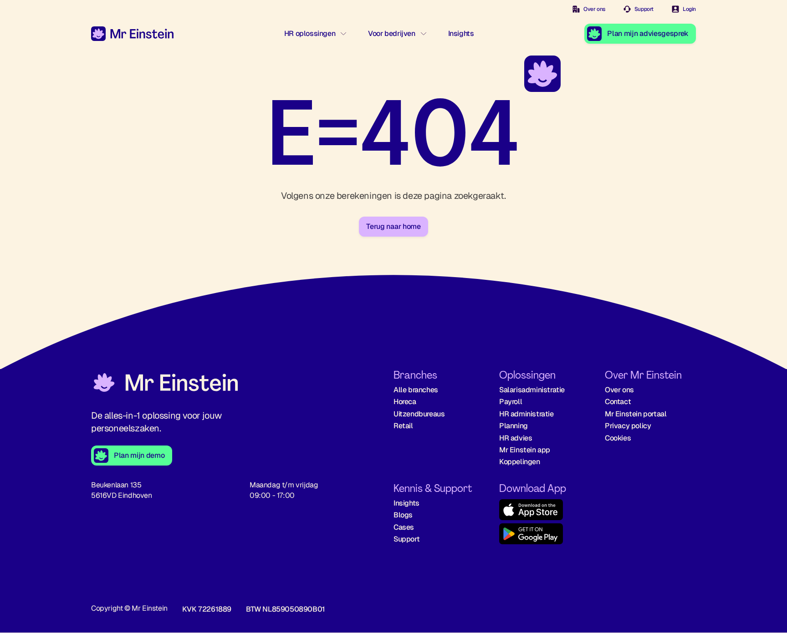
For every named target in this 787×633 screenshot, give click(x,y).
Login (689, 9)
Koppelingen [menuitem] (519, 461)
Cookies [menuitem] (618, 438)
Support (644, 9)
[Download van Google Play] (544, 535)
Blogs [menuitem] (403, 515)
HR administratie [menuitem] (526, 414)
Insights (461, 33)
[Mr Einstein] (164, 384)
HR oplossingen (309, 33)
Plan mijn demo (139, 455)
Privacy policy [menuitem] (628, 425)
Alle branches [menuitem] (416, 390)
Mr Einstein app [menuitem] (524, 450)
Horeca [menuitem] (405, 401)
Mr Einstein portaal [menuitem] (635, 414)
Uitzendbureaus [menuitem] (419, 414)
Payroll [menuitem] (510, 401)
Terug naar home (393, 226)
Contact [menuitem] (618, 401)
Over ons (594, 9)
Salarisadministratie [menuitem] (532, 390)
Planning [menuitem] (513, 425)
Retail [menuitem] (403, 425)
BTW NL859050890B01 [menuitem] (285, 609)
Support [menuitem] (406, 539)
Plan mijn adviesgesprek (648, 33)
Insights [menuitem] (406, 503)
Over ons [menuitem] (619, 390)
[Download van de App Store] (544, 511)
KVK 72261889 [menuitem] (206, 609)
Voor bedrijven (391, 33)
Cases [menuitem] (404, 527)
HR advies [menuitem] (515, 438)
